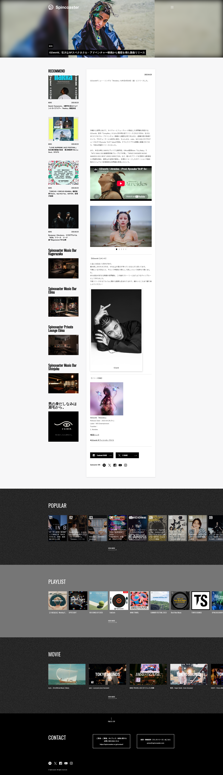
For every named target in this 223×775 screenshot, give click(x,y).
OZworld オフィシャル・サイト (102, 440)
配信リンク (95, 435)
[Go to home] (63, 7)
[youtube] (120, 466)
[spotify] (104, 466)
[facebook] (115, 466)
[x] (109, 466)
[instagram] (125, 466)
